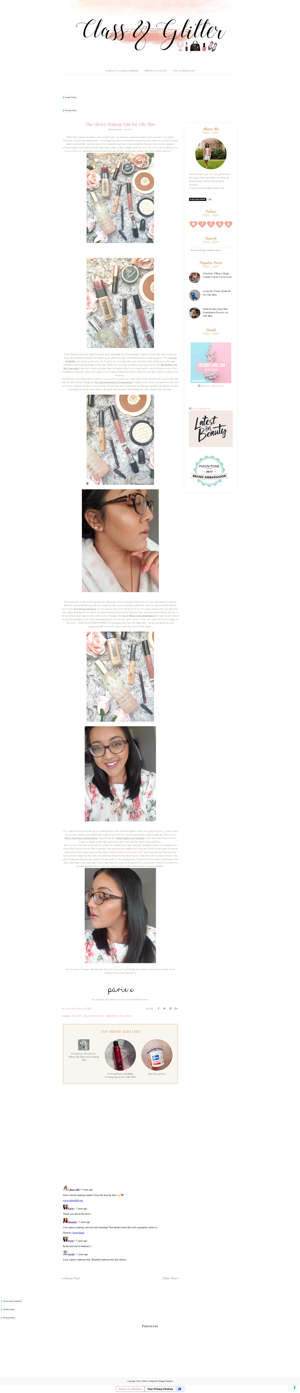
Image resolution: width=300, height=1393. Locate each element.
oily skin (125, 1015)
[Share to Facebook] (158, 1008)
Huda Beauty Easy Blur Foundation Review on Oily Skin (215, 312)
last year (142, 147)
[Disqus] (120, 1139)
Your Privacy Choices (160, 1388)
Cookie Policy (70, 97)
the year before (156, 147)
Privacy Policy (70, 110)
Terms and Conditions (12, 1301)
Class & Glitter (142, 1381)
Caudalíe (105, 845)
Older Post (169, 1278)
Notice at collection (130, 1388)
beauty (77, 1015)
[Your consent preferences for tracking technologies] (295, 1387)
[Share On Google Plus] (176, 1008)
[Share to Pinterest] (170, 1008)
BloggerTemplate (166, 1381)
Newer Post (72, 1278)
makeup (111, 1015)
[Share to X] (164, 1008)
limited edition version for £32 (126, 852)
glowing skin (94, 1015)
